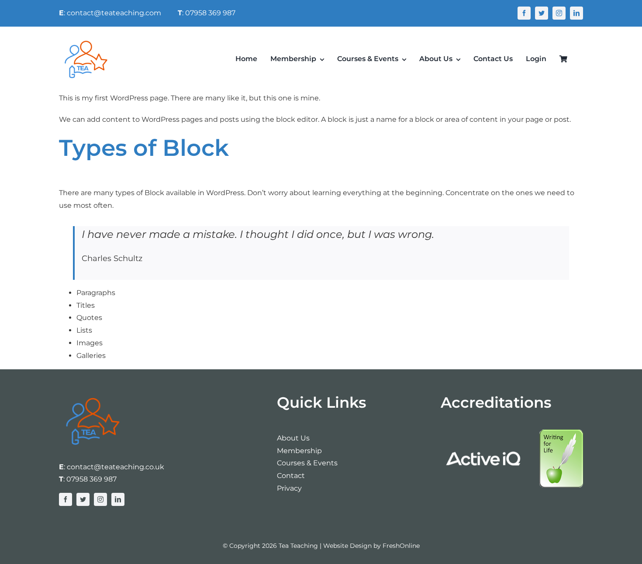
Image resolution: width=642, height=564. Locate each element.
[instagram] (559, 13)
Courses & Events (307, 463)
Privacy (289, 488)
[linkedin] (576, 13)
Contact (291, 475)
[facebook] (524, 13)
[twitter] (541, 13)
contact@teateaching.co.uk (115, 467)
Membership (299, 451)
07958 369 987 (91, 479)
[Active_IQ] (484, 433)
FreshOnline (401, 546)
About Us (293, 438)
